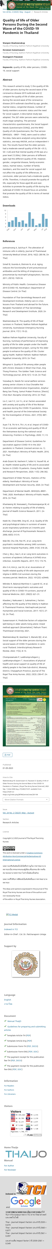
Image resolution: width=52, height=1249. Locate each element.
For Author (9, 1165)
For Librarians (10, 1094)
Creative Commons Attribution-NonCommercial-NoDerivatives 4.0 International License (22, 856)
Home (5, 9)
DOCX (34, 1046)
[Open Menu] (3, 3)
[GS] (25, 1207)
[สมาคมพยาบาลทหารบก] (26, 978)
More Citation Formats (14, 799)
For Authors (9, 1090)
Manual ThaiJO (14, 1021)
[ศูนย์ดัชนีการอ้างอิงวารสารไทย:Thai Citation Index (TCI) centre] (31, 1194)
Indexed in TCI (11, 929)
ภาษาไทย (8, 1004)
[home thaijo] (26, 1157)
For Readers (9, 1085)
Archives (14, 9)
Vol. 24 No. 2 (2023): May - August (18, 812)
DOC (36, 1051)
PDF (8, 755)
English (7, 999)
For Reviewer (10, 1169)
